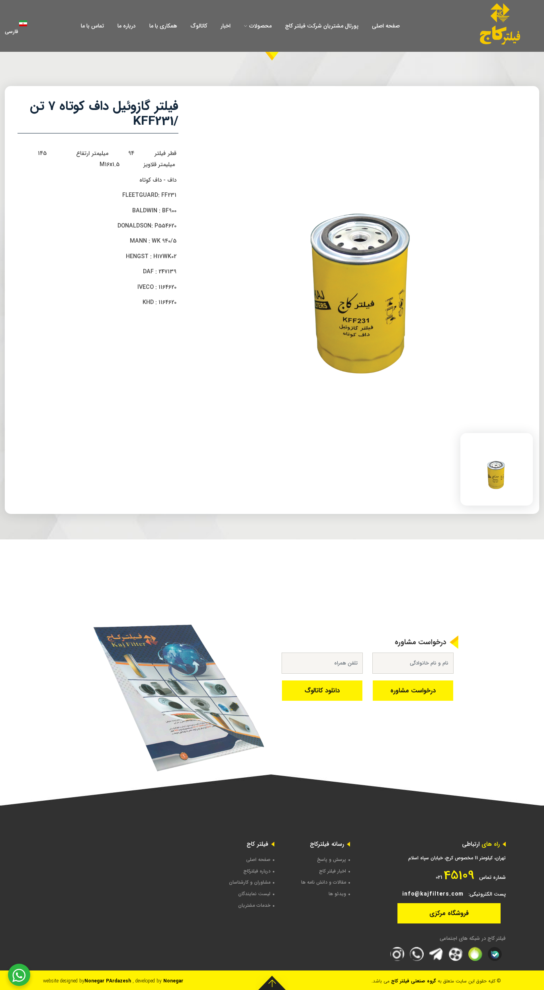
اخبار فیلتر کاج (332, 871)
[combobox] (25, 25)
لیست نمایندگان (254, 894)
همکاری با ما (163, 26)
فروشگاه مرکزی (449, 913)
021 (455, 875)
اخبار (226, 26)
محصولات (260, 26)
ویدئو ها (337, 894)
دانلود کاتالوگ (322, 691)
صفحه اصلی (386, 26)
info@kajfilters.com (433, 894)
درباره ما (126, 26)
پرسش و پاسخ (331, 859)
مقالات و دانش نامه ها (323, 882)
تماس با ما (92, 26)
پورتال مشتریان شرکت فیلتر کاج (321, 26)
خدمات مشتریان (254, 905)
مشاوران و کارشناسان (249, 882)
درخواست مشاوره (413, 691)
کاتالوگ (199, 26)
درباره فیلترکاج (256, 871)
